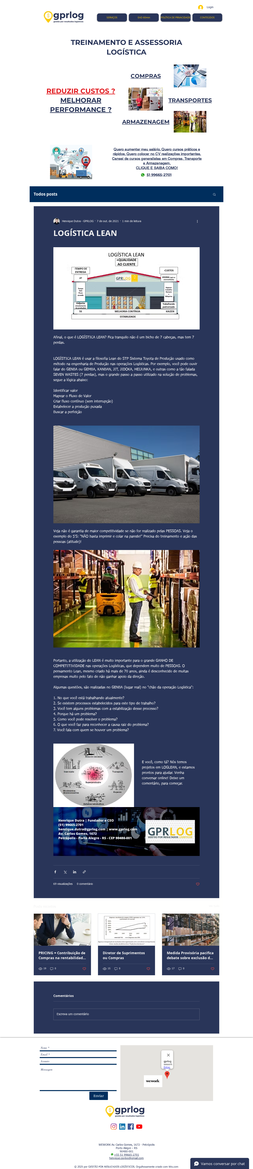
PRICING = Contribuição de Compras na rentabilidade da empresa (62, 955)
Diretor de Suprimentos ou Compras (124, 955)
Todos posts (45, 194)
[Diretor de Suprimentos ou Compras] (126, 930)
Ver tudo (214, 906)
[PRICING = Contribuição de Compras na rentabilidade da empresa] (62, 930)
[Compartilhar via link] (84, 872)
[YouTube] (139, 1127)
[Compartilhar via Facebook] (55, 872)
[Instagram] (114, 1127)
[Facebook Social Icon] (131, 1127)
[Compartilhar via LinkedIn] (74, 872)
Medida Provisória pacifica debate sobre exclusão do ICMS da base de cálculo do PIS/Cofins (190, 955)
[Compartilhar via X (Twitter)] (65, 872)
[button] (214, 194)
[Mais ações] (197, 221)
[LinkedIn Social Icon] (122, 1127)
